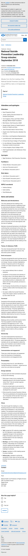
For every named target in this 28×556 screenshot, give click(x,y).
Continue (4, 510)
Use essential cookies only (14, 25)
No (5, 501)
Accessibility (4, 528)
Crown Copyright (5, 531)
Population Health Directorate (14, 67)
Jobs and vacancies (15, 531)
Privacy (24, 531)
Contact (16, 528)
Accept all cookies (14, 20)
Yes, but (6, 505)
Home (2, 44)
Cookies (22, 528)
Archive (10, 528)
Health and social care (9, 69)
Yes (5, 498)
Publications (8, 44)
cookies (7, 2)
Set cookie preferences (14, 29)
